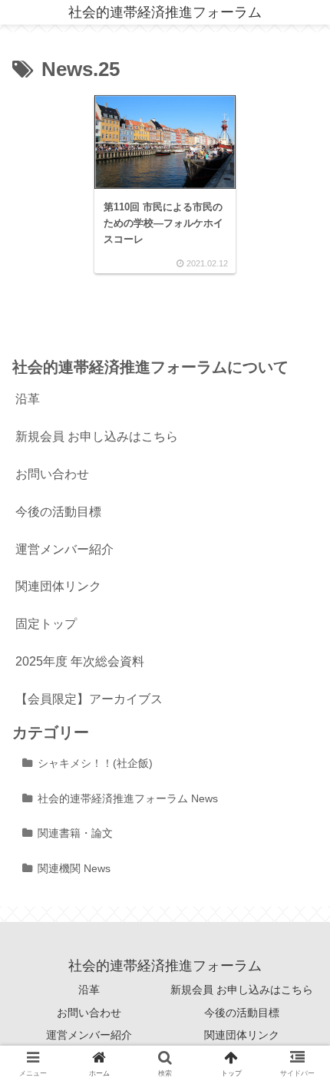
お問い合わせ (52, 474)
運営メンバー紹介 (64, 549)
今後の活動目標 (58, 511)
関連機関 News (74, 868)
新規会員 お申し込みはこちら (96, 436)
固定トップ (46, 623)
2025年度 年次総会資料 (79, 661)
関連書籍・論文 (75, 833)
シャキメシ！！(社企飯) (95, 763)
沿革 (27, 398)
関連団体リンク (58, 586)
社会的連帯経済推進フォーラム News (128, 798)
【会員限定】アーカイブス (89, 699)
